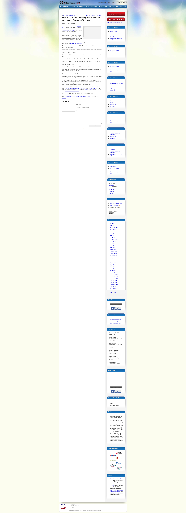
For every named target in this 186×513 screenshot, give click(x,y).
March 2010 (113, 272)
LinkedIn (111, 191)
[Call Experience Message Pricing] (105, 6)
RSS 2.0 (86, 129)
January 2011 (113, 253)
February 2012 (114, 239)
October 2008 (113, 282)
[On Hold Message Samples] (73, 6)
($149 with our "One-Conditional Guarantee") (114, 22)
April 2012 (113, 237)
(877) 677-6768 (121, 2)
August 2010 (113, 263)
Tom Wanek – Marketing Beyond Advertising (116, 490)
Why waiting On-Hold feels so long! (93, 15)
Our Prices (112, 56)
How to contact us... (115, 119)
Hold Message (78, 96)
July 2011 (112, 243)
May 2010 (112, 269)
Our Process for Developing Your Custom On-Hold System (116, 83)
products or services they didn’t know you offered (75, 88)
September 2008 (114, 284)
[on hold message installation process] (66, 6)
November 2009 (114, 278)
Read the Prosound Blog (116, 203)
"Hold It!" (67, 96)
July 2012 (112, 231)
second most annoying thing (68, 30)
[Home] (70, 2)
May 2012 (112, 235)
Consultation (113, 87)
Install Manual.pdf (114, 321)
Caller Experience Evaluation (114, 89)
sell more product (94, 88)
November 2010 (114, 257)
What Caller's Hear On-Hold (86, 96)
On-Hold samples (88, 89)
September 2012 (114, 227)
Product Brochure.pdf (115, 319)
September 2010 (114, 261)
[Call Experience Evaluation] (89, 6)
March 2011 (113, 249)
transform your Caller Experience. (72, 91)
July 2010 (112, 265)
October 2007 (113, 286)
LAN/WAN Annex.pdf (115, 323)
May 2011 (112, 247)
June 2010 (112, 267)
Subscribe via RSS (114, 205)
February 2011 (113, 251)
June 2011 (112, 245)
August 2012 (113, 229)
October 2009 (113, 280)
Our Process (113, 54)
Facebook (111, 190)
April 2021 (113, 223)
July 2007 (112, 290)
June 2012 (112, 233)
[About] (111, 6)
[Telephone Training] (80, 6)
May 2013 (112, 225)
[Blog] (117, 6)
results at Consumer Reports (76, 43)
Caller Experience (72, 96)
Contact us (112, 138)
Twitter (111, 193)
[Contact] (123, 6)
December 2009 (114, 276)
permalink (64, 98)
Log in (125, 504)
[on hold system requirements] (98, 6)
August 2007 (113, 288)
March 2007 (113, 292)
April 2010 (113, 271)
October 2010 (113, 259)
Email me (111, 185)
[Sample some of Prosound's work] (116, 461)
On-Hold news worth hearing (69, 15)
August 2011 (113, 241)
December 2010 (114, 255)
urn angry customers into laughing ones (88, 86)
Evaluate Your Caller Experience (115, 32)
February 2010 (114, 274)
